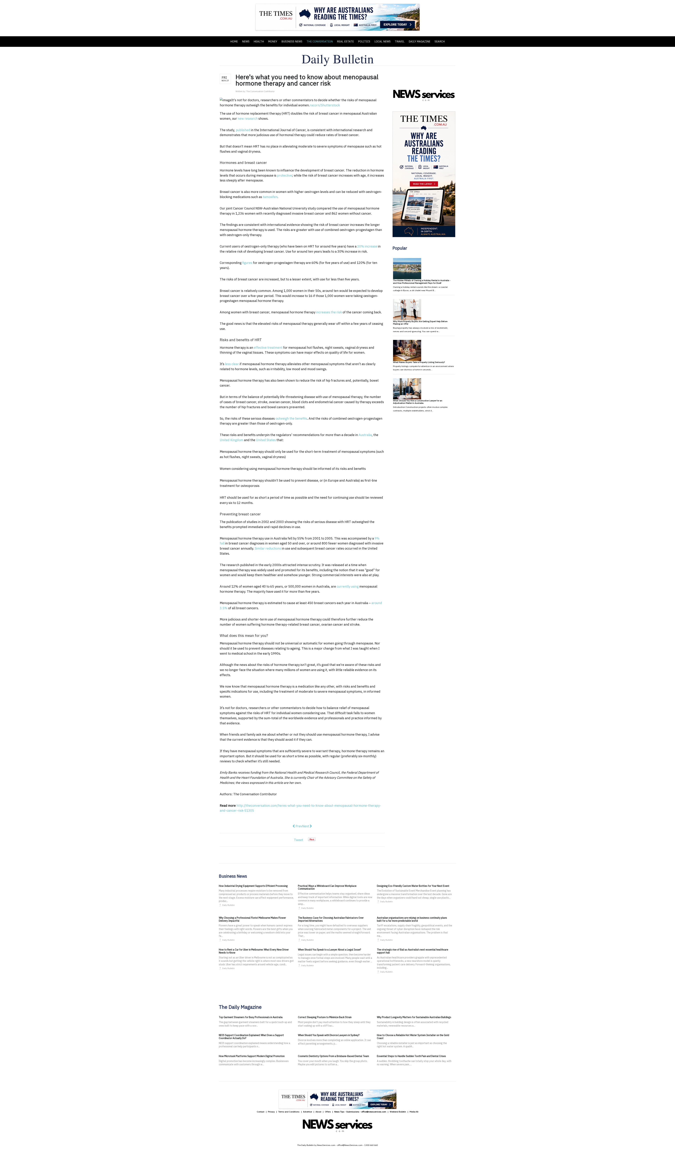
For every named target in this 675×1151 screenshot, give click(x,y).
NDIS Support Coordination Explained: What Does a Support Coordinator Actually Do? (251, 1037)
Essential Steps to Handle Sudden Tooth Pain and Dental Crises (411, 1056)
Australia (365, 435)
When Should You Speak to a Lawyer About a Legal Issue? (329, 949)
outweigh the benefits (291, 418)
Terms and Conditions (289, 1111)
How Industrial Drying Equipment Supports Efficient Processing (253, 885)
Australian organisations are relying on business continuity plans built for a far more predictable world (412, 919)
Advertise (307, 1111)
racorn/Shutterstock (325, 105)
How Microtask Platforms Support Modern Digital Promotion (252, 1056)
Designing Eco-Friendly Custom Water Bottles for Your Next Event (413, 885)
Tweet (298, 840)
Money (272, 41)
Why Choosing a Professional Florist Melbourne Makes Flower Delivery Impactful (252, 919)
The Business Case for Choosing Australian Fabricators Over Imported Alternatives (331, 919)
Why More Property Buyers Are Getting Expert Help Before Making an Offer (420, 322)
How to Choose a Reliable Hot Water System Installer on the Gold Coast (413, 1037)
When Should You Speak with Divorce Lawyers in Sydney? (328, 1035)
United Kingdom (231, 440)
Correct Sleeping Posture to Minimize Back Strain (325, 1017)
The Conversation (320, 41)
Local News (382, 41)
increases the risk (329, 312)
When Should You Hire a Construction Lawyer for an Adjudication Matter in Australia (417, 401)
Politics (364, 41)
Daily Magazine (419, 41)
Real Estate (345, 41)
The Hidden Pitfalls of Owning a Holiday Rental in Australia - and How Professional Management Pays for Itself (422, 281)
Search (440, 41)
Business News (291, 41)
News (245, 41)
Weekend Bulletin (398, 1111)
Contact (260, 1111)
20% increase (367, 246)
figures (247, 263)
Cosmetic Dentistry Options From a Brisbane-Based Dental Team (333, 1056)
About (318, 1111)
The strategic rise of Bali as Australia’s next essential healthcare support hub (412, 951)
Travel (399, 41)
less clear (232, 364)
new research (248, 119)
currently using (348, 586)
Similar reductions (268, 548)
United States (266, 440)
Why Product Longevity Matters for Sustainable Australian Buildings (414, 1017)
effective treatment (268, 348)
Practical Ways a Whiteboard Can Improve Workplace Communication (327, 887)
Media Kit (414, 1111)
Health (259, 41)
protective (284, 175)
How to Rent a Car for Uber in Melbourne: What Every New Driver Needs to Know (254, 951)
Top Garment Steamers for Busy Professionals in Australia (251, 1017)
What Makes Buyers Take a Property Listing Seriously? (419, 362)
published (243, 130)
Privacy (271, 1111)
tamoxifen (270, 197)
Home (234, 41)
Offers (328, 1111)
